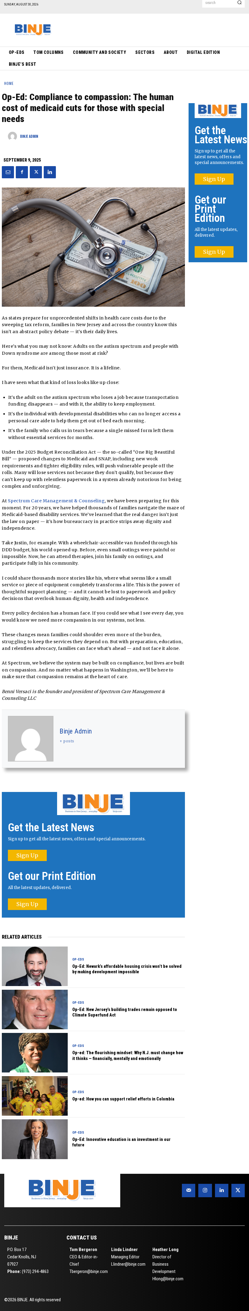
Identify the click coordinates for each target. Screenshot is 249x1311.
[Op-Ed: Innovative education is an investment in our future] (35, 1139)
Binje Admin (76, 731)
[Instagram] (205, 1190)
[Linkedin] (50, 172)
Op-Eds (78, 959)
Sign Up (27, 855)
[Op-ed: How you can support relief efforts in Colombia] (35, 1096)
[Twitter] (36, 172)
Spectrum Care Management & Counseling (56, 501)
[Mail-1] (188, 1190)
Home (9, 83)
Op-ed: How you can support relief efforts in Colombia (123, 1099)
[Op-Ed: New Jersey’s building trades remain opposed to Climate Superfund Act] (35, 1009)
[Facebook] (22, 172)
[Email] (8, 172)
